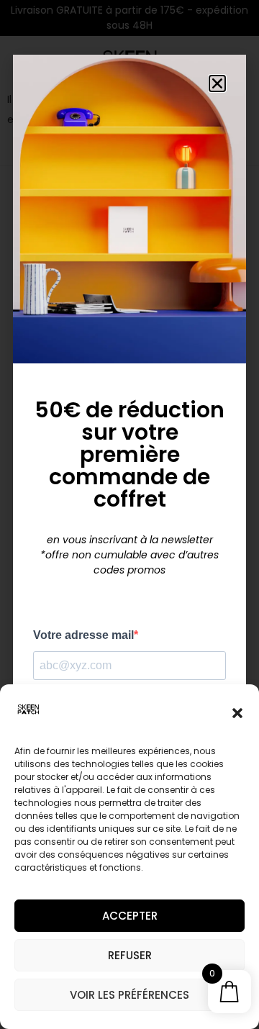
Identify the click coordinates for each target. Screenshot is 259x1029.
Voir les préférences (129, 994)
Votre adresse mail (83, 635)
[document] (129, 514)
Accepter (130, 915)
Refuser (130, 955)
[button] (237, 713)
